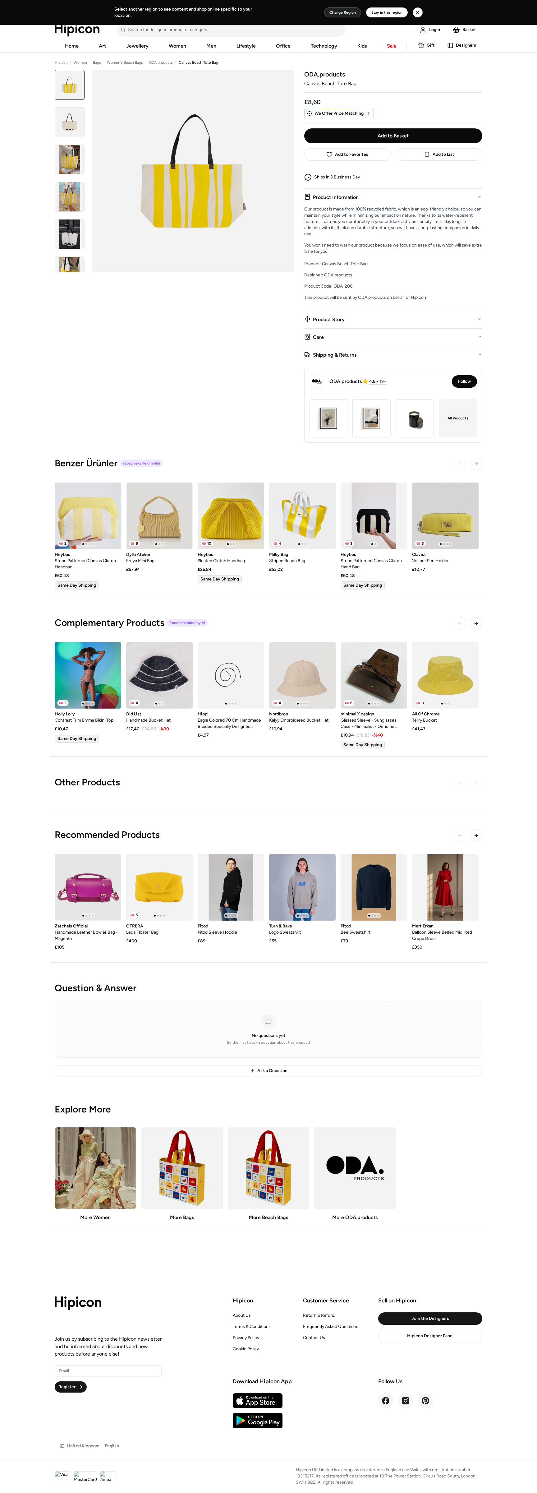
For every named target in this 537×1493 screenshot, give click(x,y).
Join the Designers (430, 1318)
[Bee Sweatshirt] (374, 887)
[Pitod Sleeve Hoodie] (231, 887)
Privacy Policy (246, 1337)
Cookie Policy (246, 1349)
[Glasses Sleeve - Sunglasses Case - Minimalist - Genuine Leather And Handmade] (374, 675)
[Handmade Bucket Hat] (159, 675)
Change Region (342, 12)
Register (67, 1386)
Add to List (443, 154)
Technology (324, 46)
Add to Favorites (351, 154)
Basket (469, 29)
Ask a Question (272, 1070)
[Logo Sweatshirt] (302, 887)
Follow (464, 381)
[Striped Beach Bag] (302, 516)
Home (72, 46)
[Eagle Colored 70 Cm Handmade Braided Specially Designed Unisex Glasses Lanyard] (231, 675)
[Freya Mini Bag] (159, 516)
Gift (431, 45)
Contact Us (314, 1337)
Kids (362, 46)
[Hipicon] (77, 30)
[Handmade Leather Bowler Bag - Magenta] (88, 887)
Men (211, 46)
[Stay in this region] (418, 12)
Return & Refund (319, 1315)
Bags (97, 62)
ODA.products (161, 62)
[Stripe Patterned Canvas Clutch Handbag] (88, 516)
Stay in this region (386, 12)
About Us (242, 1315)
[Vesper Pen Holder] (445, 516)
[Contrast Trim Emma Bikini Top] (88, 675)
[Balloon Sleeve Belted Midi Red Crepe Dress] (445, 887)
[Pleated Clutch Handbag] (231, 516)
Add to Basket (393, 136)
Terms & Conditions (252, 1326)
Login (434, 29)
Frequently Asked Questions (330, 1326)
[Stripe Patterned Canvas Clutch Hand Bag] (374, 516)
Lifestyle (246, 46)
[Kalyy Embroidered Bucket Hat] (302, 675)
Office (283, 46)
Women (177, 46)
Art (102, 46)
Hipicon (61, 62)
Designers (466, 45)
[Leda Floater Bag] (159, 887)
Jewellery (137, 46)
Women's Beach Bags (125, 62)
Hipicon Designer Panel (430, 1335)
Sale (392, 46)
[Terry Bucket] (445, 675)
